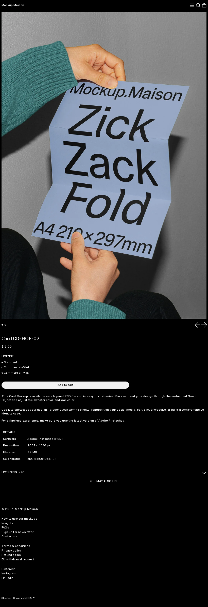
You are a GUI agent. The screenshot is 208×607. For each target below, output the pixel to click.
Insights (7, 523)
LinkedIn (7, 578)
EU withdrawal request (18, 559)
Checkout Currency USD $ (17, 598)
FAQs (5, 527)
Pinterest (8, 569)
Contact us (9, 536)
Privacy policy (11, 550)
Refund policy (11, 555)
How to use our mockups (19, 518)
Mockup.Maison (13, 5)
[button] (198, 5)
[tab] (2, 325)
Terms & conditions (16, 546)
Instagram (9, 573)
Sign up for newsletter (17, 532)
